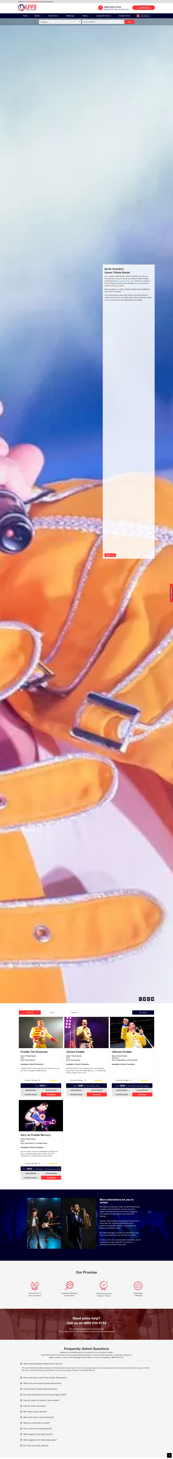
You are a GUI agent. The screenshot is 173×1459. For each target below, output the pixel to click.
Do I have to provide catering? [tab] (35, 1445)
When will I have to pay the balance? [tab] (38, 1417)
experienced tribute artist (125, 281)
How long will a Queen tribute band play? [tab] (40, 1389)
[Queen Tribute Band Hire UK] (27, 7)
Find (129, 22)
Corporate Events (103, 15)
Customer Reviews (31, 1080)
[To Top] (169, 1455)
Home (25, 15)
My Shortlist (145, 16)
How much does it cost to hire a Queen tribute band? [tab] (45, 1377)
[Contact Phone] (100, 7)
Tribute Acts (53, 15)
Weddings (70, 15)
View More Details (31, 1094)
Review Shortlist (51, 1090)
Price (52, 1012)
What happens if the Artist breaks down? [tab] (40, 1439)
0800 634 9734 (95, 1322)
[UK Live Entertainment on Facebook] (141, 999)
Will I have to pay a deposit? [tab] (35, 1411)
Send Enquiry (51, 1094)
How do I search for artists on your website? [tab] (41, 1400)
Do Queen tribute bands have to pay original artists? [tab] (45, 1394)
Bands (37, 15)
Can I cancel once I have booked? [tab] (37, 1428)
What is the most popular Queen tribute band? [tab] (42, 1383)
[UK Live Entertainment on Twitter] (145, 999)
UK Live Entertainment (34, 1)
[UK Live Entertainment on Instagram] (149, 999)
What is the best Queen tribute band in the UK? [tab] (42, 1363)
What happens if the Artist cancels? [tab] (38, 1434)
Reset (144, 1012)
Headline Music (124, 15)
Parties (85, 15)
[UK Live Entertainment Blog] (152, 999)
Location (74, 1012)
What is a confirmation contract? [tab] (36, 1422)
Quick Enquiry (145, 7)
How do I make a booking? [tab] (34, 1405)
